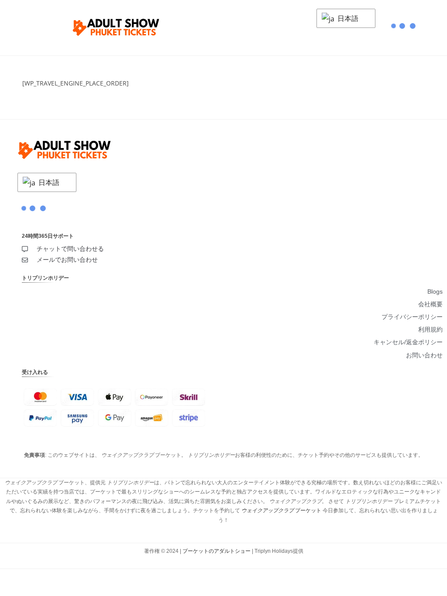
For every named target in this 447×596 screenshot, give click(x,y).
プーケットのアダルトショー (216, 551)
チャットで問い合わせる (70, 248)
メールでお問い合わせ (67, 259)
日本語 (347, 18)
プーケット (281, 510)
